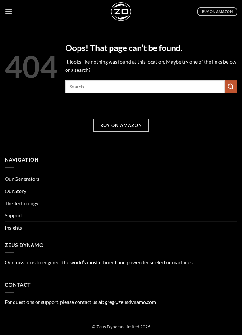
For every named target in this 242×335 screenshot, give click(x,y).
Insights (13, 227)
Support (13, 215)
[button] (8, 11)
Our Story (15, 191)
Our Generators (22, 179)
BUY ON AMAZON (121, 125)
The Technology (21, 203)
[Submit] (231, 86)
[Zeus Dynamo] (121, 11)
